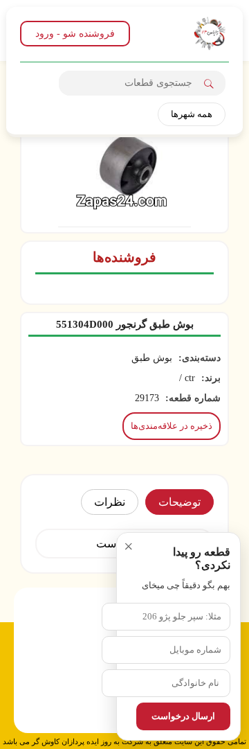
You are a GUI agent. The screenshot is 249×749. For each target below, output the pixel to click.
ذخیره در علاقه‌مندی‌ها (171, 426)
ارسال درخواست (183, 716)
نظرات (109, 502)
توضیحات (179, 502)
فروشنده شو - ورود (75, 33)
